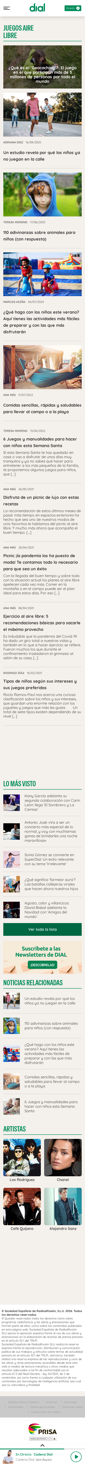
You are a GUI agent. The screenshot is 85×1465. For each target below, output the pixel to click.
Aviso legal (70, 1402)
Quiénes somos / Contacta (23, 1402)
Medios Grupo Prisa (42, 1438)
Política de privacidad (42, 1407)
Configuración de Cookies (45, 1411)
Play (76, 1456)
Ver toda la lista (42, 929)
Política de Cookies (72, 1407)
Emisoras (51, 1402)
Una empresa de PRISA (42, 1429)
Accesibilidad (15, 1407)
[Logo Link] (37, 7)
